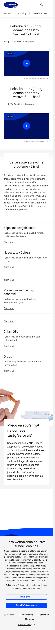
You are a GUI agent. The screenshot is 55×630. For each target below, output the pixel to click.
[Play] (26, 63)
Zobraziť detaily (25, 624)
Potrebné (11, 615)
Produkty (22, 13)
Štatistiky (44, 615)
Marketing (29, 619)
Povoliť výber (26, 597)
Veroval (7, 13)
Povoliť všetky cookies (26, 605)
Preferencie (27, 615)
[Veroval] (11, 5)
